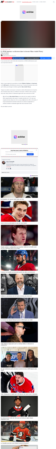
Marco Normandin (6, 54)
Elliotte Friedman (6, 172)
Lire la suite (8, 166)
